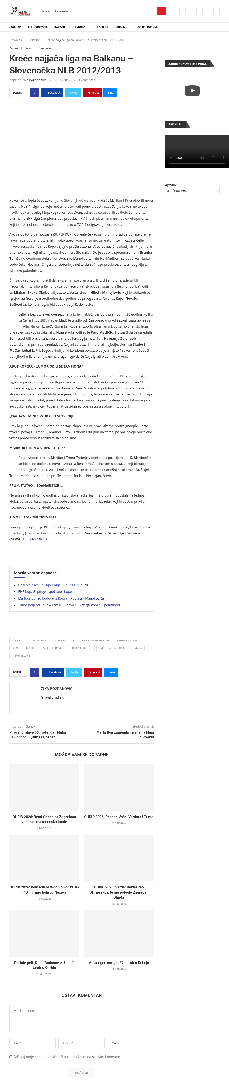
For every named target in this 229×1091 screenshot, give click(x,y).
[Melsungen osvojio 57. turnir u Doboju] (119, 933)
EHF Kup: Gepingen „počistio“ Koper (45, 591)
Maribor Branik (52, 648)
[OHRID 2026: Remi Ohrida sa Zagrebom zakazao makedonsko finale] (44, 787)
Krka (15, 648)
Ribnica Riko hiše (81, 648)
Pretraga (161, 11)
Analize (121, 27)
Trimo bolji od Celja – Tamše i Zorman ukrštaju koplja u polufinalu (69, 605)
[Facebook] (174, 11)
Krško (30, 648)
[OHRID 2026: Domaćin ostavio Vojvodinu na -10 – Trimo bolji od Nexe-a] (44, 858)
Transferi (102, 27)
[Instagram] (191, 11)
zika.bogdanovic (34, 80)
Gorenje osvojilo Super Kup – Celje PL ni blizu (53, 585)
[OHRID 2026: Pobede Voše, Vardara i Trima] (119, 787)
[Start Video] (192, 90)
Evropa (80, 27)
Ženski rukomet (148, 27)
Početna (15, 27)
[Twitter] (182, 11)
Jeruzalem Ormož (128, 640)
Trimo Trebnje (21, 655)
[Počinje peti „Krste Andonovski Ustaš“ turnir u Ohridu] (44, 933)
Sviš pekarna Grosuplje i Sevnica (120, 648)
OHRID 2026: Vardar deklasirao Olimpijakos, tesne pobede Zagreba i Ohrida (118, 892)
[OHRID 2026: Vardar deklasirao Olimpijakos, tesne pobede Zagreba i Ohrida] (119, 858)
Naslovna (15, 40)
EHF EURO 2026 (38, 27)
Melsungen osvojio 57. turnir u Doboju (118, 963)
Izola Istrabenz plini (95, 640)
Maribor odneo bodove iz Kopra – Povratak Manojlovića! (61, 598)
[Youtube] (199, 11)
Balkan (59, 27)
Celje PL (17, 640)
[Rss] (216, 11)
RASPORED (38, 539)
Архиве (171, 185)
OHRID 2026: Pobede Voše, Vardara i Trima (118, 817)
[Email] (208, 11)
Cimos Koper (38, 640)
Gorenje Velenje (64, 640)
